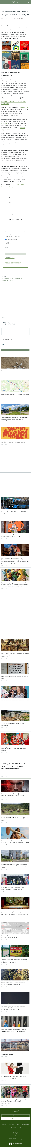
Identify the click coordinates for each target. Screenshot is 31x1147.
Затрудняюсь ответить (15, 214)
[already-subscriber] (15, 258)
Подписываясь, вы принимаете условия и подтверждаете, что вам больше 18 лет (13, 263)
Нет (10, 208)
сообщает (4, 123)
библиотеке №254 (23, 107)
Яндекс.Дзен (13, 1127)
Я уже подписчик (9, 257)
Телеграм (4, 1124)
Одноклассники (25, 1124)
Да (10, 202)
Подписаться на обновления (11, 344)
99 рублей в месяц (11, 239)
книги (11, 278)
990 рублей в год (11, 244)
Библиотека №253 (7, 280)
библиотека (5, 278)
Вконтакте (11, 1124)
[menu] (15, 350)
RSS (20, 1127)
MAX (18, 1124)
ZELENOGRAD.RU (18, 18)
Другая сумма (10, 242)
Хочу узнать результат (15, 219)
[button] (15, 254)
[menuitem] (3, 1124)
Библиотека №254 (18, 278)
